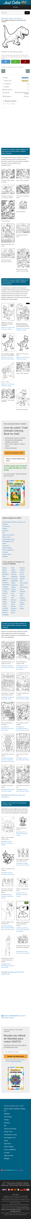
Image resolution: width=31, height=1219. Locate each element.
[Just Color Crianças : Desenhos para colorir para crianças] (14, 2)
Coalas (4, 597)
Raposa (22, 578)
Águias (4, 568)
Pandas (13, 606)
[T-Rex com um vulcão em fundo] (23, 193)
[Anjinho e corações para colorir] (23, 886)
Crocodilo (5, 608)
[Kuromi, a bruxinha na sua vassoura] (8, 866)
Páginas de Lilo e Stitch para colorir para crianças (7, 843)
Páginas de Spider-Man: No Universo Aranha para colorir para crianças (7, 927)
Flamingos (5, 614)
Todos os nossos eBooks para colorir (15, 460)
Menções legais (5, 1185)
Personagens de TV (8, 541)
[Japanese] (28, 1189)
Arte (3, 532)
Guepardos (14, 576)
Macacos (13, 600)
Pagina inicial (4, 18)
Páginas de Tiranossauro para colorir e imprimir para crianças (15, 281)
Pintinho (22, 570)
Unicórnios (23, 600)
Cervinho (5, 593)
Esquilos (4, 612)
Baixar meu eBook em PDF (14, 453)
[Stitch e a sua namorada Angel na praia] (8, 835)
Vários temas (6, 526)
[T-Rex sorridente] (8, 218)
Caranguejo (5, 589)
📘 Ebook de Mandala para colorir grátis (12, 1170)
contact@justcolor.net (15, 1211)
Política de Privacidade (24, 1185)
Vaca (21, 606)
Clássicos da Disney (8, 535)
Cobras (4, 601)
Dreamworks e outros (8, 539)
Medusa (13, 602)
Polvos (22, 572)
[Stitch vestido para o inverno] (23, 825)
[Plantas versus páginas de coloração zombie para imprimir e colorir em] (23, 920)
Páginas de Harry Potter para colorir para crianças (7, 896)
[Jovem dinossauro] (23, 209)
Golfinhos (14, 572)
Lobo (12, 597)
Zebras (22, 608)
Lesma (13, 595)
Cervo (4, 595)
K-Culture (5, 552)
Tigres (21, 593)
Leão (12, 593)
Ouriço (13, 604)
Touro (21, 595)
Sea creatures (24, 587)
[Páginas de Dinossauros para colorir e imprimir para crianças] (2, 1015)
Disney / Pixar (6, 537)
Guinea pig (14, 578)
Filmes (4, 543)
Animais (11, 18)
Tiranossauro (25, 80)
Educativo (5, 530)
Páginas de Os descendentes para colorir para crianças (7, 965)
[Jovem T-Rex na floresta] (23, 178)
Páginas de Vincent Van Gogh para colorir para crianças (22, 667)
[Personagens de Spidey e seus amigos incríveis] (23, 857)
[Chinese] (24, 1189)
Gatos (12, 568)
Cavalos (4, 591)
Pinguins (22, 568)
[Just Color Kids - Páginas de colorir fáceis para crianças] (15, 1189)
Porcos (22, 574)
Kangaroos (14, 585)
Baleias (4, 572)
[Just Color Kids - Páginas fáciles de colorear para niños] (12, 1189)
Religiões (5, 556)
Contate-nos (26, 1183)
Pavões (13, 610)
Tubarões (22, 598)
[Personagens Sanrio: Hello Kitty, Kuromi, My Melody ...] (23, 943)
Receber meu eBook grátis (15, 1056)
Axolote (4, 570)
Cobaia (4, 599)
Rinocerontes (23, 583)
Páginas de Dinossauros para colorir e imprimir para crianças (15, 151)
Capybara (5, 586)
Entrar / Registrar (25, 2)
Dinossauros (18, 18)
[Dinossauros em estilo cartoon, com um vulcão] (23, 267)
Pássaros (13, 608)
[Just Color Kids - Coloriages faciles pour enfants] (9, 1189)
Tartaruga (22, 591)
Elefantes (5, 610)
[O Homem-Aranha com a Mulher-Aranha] (8, 919)
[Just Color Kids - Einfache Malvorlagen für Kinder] (21, 1189)
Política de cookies (13, 1185)
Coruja (4, 606)
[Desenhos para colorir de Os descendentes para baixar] (8, 956)
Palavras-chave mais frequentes (14, 1183)
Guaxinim (14, 574)
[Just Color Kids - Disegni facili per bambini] (18, 1189)
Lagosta (13, 587)
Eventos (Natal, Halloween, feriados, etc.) (14, 522)
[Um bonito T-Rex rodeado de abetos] (8, 178)
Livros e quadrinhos (8, 550)
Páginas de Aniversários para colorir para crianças (7, 728)
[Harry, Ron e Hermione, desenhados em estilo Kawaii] (8, 886)
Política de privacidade (16, 1061)
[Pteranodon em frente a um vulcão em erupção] (8, 193)
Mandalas (5, 524)
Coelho (4, 604)
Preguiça (22, 576)
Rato (21, 580)
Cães (3, 576)
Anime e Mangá (6, 548)
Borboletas (5, 574)
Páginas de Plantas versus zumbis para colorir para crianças (23, 929)
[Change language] (29, 2)
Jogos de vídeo (6, 554)
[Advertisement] (15, 125)
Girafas (13, 570)
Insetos (13, 583)
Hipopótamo (14, 580)
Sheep (22, 589)
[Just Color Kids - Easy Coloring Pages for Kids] (4, 1189)
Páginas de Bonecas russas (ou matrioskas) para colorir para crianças (7, 759)
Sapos (22, 585)
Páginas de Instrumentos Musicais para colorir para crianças (22, 728)
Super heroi (5, 545)
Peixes (13, 612)
